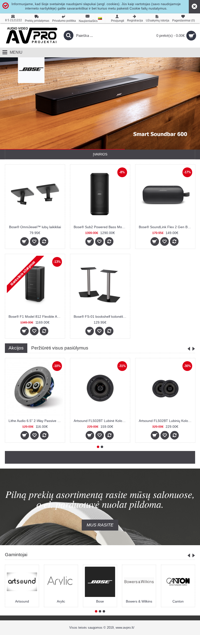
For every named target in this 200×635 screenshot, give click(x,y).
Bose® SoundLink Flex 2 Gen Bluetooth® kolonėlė (166, 227)
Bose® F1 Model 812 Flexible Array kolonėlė (36, 316)
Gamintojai (16, 554)
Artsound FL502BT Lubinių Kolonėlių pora (166, 421)
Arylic (61, 601)
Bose (100, 601)
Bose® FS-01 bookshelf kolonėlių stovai (101, 316)
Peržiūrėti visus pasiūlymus (59, 347)
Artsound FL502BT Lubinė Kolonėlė (101, 421)
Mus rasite (100, 524)
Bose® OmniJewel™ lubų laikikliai (35, 227)
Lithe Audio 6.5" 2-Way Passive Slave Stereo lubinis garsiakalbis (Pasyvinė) (36, 421)
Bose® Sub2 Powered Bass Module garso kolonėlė (101, 227)
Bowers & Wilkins (139, 601)
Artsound (22, 601)
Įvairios (100, 154)
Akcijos (16, 347)
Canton (178, 601)
